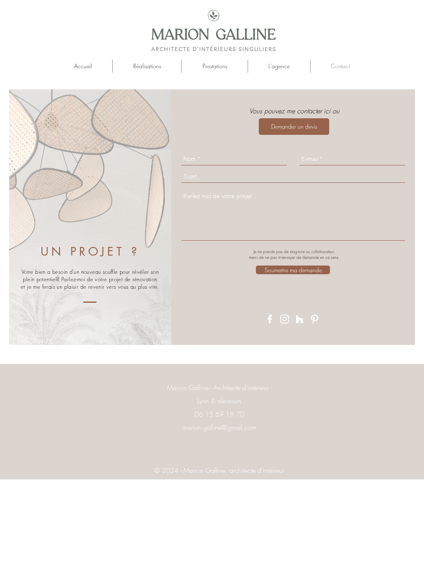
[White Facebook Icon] (270, 319)
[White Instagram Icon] (285, 319)
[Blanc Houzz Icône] (300, 319)
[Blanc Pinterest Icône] (314, 319)
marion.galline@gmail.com (219, 427)
